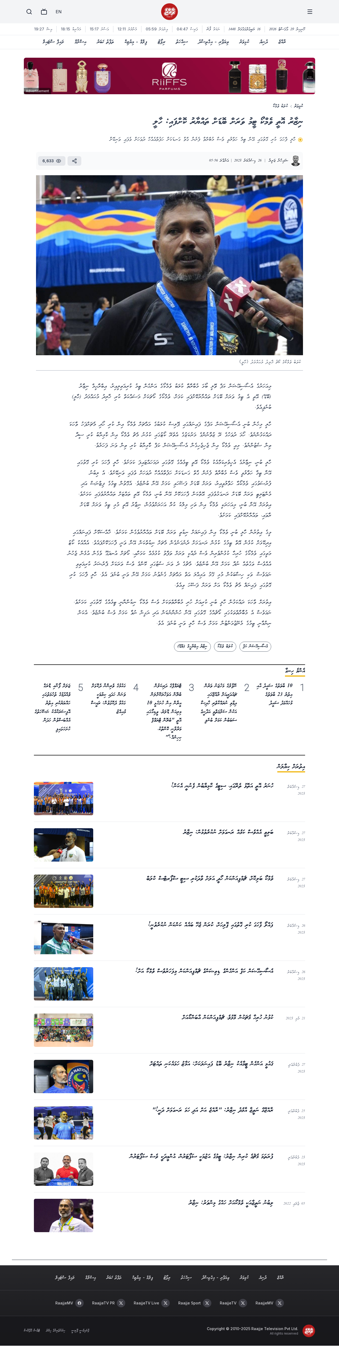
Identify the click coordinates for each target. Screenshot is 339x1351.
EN (58, 11)
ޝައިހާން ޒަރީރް (278, 161)
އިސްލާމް (80, 42)
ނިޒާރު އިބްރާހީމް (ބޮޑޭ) (192, 646)
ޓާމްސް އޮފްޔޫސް (32, 1331)
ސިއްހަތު (182, 42)
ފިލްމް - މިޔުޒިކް (135, 42)
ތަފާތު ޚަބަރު (105, 42)
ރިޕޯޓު (161, 42)
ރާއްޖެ (282, 42)
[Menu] (310, 11)
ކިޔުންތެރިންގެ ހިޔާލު (55, 1331)
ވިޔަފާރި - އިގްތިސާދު (213, 42)
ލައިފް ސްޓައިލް (53, 42)
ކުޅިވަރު (244, 42)
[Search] (29, 11)
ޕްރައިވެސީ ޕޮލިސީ (80, 1331)
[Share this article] (74, 161)
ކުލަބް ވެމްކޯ (225, 646)
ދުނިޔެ (264, 42)
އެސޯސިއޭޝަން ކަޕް (255, 646)
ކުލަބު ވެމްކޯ (280, 106)
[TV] (44, 11)
